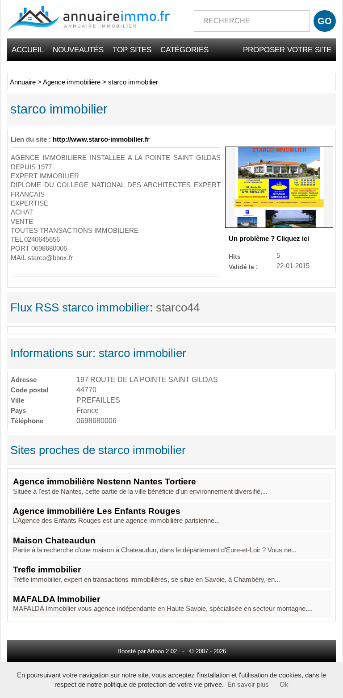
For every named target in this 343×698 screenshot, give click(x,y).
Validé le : (243, 266)
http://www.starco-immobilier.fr (101, 139)
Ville (17, 400)
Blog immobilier (297, 71)
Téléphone (27, 420)
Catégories (184, 49)
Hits (235, 256)
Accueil (28, 49)
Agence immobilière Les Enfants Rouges (96, 511)
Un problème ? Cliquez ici (269, 238)
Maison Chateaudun (54, 540)
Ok (284, 684)
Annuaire (23, 82)
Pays (18, 410)
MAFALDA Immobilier (56, 599)
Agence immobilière (71, 82)
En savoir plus (248, 684)
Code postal (29, 390)
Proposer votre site (287, 49)
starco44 (178, 307)
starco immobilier (133, 82)
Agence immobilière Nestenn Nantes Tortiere (104, 481)
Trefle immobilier (47, 569)
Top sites (132, 49)
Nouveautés (78, 49)
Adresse (24, 379)
